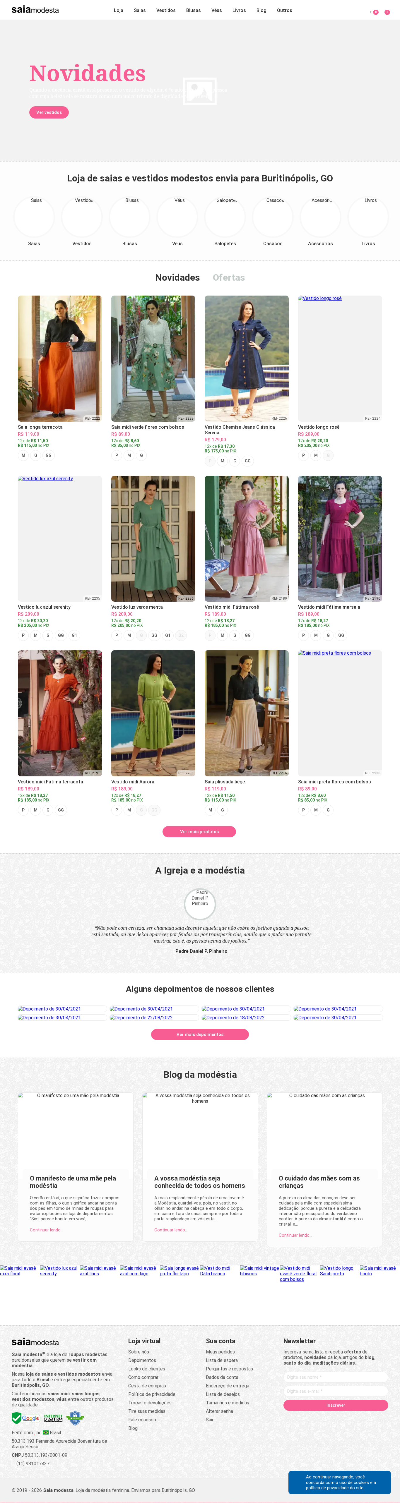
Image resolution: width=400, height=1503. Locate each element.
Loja (118, 10)
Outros (284, 10)
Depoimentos (142, 1360)
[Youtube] (347, 1418)
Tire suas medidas (146, 1411)
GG (49, 455)
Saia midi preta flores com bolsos (334, 782)
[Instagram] (325, 1418)
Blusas (193, 10)
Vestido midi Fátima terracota (50, 782)
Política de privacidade (151, 1394)
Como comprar (143, 1377)
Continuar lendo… (46, 1230)
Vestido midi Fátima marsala (329, 607)
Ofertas (229, 277)
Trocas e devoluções (150, 1403)
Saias (140, 10)
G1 (74, 635)
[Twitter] (314, 1418)
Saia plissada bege (225, 782)
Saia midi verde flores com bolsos (147, 427)
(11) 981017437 (32, 1463)
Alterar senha (219, 1411)
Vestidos (166, 10)
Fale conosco (142, 1420)
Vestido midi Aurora (132, 782)
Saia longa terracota (40, 427)
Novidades (177, 277)
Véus (216, 10)
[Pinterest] (336, 1418)
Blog (261, 10)
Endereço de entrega (227, 1386)
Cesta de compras (147, 1386)
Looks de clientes (146, 1369)
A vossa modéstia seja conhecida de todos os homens (199, 1182)
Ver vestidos (49, 112)
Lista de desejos (223, 1394)
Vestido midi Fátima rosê (232, 607)
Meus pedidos (220, 1352)
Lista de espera (222, 1360)
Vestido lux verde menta (137, 607)
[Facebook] (302, 1418)
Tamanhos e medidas (227, 1403)
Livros (239, 10)
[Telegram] (369, 1418)
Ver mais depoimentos (200, 1034)
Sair (209, 1420)
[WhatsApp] (358, 1418)
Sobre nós (138, 1352)
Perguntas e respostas (229, 1369)
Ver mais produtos (199, 831)
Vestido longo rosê (318, 427)
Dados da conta (222, 1377)
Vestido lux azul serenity (44, 607)
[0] (383, 9)
